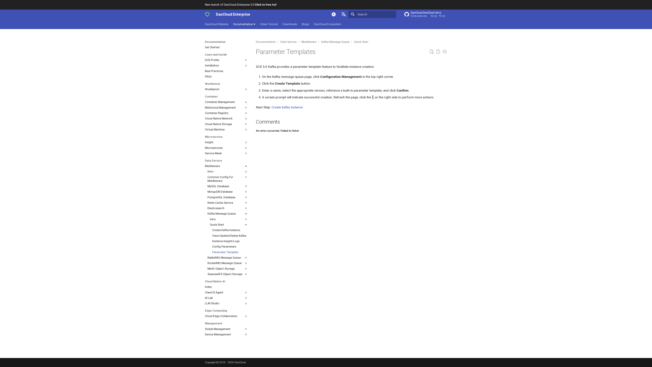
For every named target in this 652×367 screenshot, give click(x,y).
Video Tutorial (269, 24)
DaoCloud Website (216, 24)
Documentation (244, 24)
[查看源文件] (431, 51)
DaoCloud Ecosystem (327, 24)
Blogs (305, 24)
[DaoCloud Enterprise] (207, 14)
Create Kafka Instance (287, 107)
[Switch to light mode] (334, 14)
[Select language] (343, 14)
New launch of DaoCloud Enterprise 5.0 (240, 4)
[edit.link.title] (438, 51)
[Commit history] (444, 51)
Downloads (290, 24)
